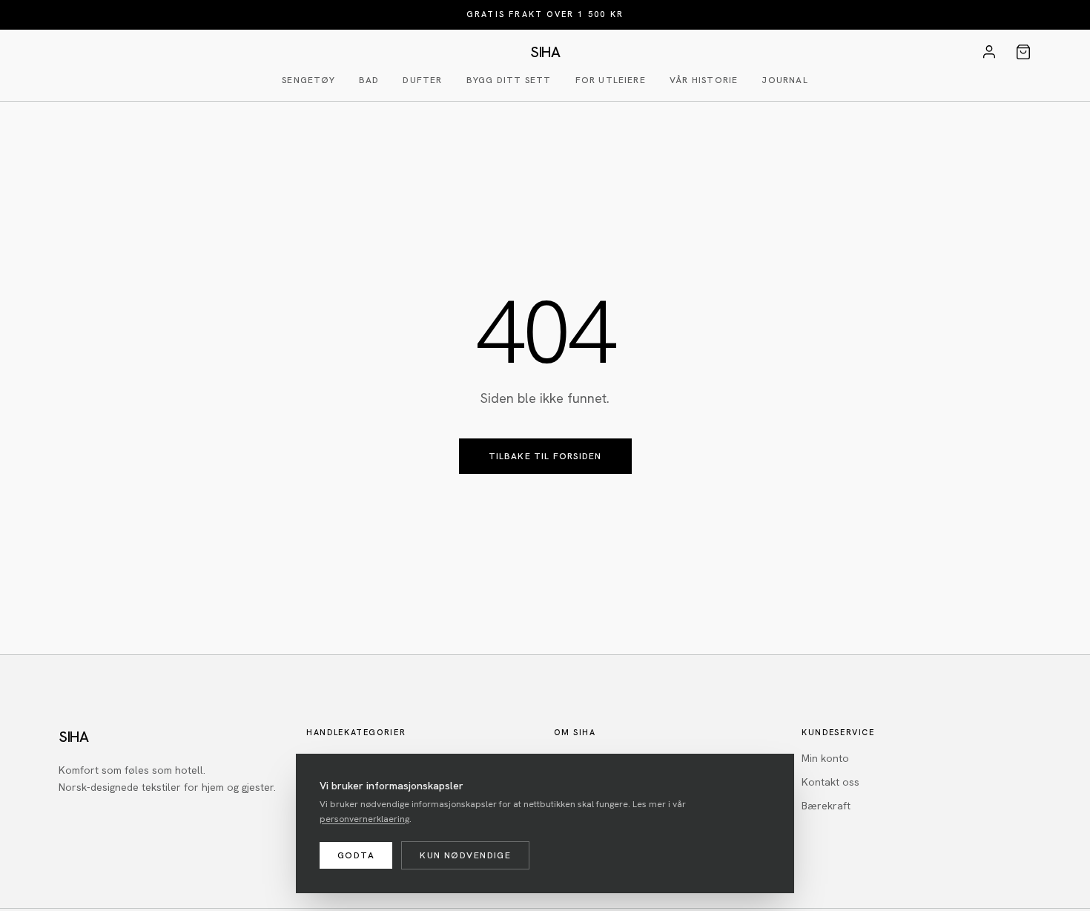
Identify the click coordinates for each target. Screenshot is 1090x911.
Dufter (422, 80)
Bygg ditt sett (509, 80)
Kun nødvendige (465, 855)
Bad (369, 80)
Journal (784, 80)
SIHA (545, 52)
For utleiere (610, 80)
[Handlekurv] (1023, 52)
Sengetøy (308, 80)
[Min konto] (989, 52)
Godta (355, 855)
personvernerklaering (364, 819)
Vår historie (704, 80)
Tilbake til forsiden (545, 456)
